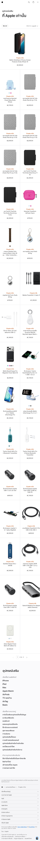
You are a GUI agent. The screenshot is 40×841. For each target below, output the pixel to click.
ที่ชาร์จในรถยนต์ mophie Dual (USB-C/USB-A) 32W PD (30, 490)
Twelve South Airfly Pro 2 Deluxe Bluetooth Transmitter (30, 453)
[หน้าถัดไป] (26, 657)
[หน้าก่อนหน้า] (13, 657)
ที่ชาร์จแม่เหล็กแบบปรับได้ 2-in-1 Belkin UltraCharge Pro (10, 413)
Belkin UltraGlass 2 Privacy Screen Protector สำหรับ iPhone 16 (20, 61)
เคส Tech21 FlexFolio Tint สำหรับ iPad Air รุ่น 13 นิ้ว (10, 213)
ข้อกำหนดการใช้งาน (20, 836)
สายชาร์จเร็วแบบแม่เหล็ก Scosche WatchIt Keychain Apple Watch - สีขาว (30, 332)
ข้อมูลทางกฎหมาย (18, 838)
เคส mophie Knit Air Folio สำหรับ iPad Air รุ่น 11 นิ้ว (30, 99)
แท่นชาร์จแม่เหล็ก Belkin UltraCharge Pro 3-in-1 (30, 412)
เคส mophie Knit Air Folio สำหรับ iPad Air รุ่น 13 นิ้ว (10, 136)
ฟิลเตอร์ (5, 26)
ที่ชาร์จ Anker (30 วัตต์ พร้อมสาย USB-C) (10, 331)
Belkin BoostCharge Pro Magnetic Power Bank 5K (10, 372)
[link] (37, 838)
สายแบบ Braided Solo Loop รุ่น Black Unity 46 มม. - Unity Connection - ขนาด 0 (10, 253)
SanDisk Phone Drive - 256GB (10, 564)
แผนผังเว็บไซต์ (28, 838)
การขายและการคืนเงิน (6, 838)
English (6, 831)
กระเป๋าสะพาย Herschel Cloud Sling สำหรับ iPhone (10, 100)
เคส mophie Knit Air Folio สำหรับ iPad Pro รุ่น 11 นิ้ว (30, 136)
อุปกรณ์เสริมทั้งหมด (10, 787)
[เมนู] (38, 2)
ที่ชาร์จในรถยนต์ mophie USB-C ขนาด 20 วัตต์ (10, 489)
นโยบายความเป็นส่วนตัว (7, 836)
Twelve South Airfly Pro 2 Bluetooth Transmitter (10, 452)
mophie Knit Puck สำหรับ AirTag (10, 296)
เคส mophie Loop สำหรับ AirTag (30, 252)
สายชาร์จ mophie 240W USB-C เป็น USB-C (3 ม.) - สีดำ (30, 565)
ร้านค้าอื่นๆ (32, 827)
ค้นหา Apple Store (22, 827)
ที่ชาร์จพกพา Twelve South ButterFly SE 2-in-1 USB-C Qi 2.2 (30, 373)
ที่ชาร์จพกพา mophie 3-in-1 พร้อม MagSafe (10, 529)
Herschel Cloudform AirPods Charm (30, 212)
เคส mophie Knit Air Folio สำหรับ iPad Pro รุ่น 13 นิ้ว (10, 172)
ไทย (2, 831)
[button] (29, 2)
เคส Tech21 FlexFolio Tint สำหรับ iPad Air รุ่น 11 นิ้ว (30, 173)
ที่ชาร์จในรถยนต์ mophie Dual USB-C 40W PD (10, 606)
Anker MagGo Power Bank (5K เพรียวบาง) (10, 645)
